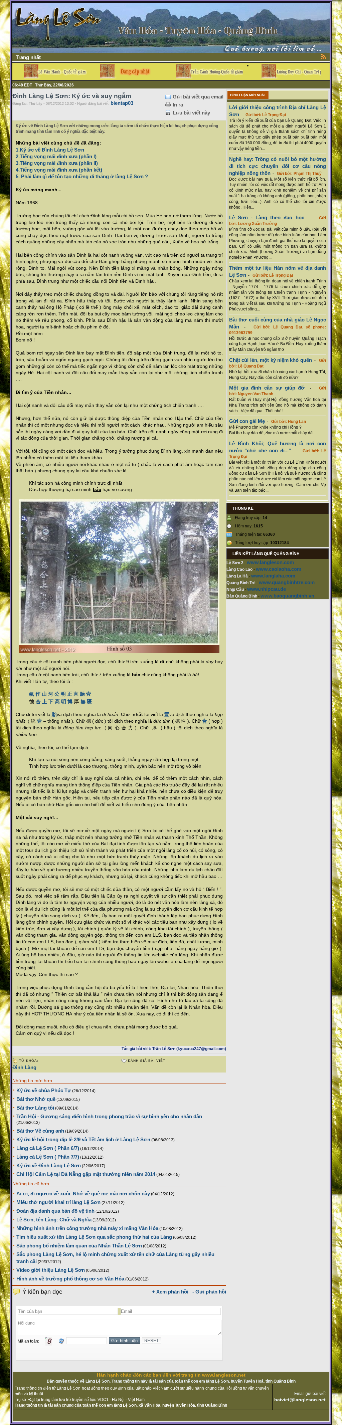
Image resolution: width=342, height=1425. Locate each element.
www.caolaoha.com (278, 569)
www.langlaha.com (273, 575)
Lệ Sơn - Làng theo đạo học (266, 217)
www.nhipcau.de (266, 589)
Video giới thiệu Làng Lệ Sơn (50, 1270)
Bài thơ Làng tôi (35, 1108)
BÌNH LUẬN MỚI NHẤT (248, 95)
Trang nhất (28, 57)
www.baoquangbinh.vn (287, 596)
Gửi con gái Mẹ (247, 421)
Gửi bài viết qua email (198, 96)
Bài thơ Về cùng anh (40, 1131)
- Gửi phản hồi (209, 1291)
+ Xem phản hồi (170, 1291)
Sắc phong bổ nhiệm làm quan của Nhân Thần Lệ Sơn (79, 1245)
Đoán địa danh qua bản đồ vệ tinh (55, 1211)
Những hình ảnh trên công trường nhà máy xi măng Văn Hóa (87, 1228)
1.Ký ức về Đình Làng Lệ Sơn (50, 150)
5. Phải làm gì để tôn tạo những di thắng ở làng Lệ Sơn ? (82, 176)
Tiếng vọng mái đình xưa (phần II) (59, 163)
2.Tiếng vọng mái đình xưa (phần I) (56, 156)
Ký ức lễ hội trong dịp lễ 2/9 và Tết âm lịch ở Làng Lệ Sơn (83, 1139)
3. (18, 163)
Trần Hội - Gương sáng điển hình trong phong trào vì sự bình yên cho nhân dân (109, 1116)
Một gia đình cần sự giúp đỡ (267, 388)
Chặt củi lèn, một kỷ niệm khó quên (270, 360)
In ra (178, 104)
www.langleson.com (270, 562)
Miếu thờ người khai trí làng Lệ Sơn (58, 1202)
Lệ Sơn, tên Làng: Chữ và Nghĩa (54, 1219)
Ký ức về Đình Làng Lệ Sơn (48, 1165)
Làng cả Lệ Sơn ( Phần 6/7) (47, 1148)
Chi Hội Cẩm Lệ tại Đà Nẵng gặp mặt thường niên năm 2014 (85, 1174)
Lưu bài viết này (191, 112)
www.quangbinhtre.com (287, 582)
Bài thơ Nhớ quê (35, 1099)
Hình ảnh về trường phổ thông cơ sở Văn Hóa (70, 1278)
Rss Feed (323, 56)
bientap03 (122, 103)
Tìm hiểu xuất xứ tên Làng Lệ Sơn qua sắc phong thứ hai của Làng (94, 1237)
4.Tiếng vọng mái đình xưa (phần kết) (59, 170)
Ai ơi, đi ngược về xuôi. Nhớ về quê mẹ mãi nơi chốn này (83, 1193)
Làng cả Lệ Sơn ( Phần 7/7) (47, 1157)
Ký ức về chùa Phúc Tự (43, 1090)
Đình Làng (24, 1067)
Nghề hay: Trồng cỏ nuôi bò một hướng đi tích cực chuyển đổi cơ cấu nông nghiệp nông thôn (277, 166)
